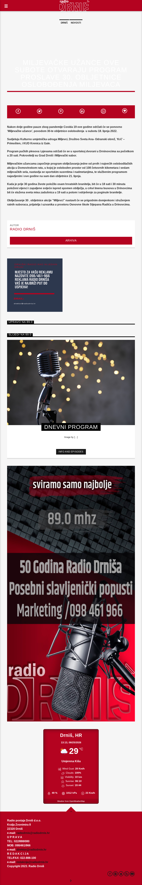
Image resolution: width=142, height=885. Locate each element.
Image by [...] (71, 437)
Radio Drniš (23, 229)
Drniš (64, 22)
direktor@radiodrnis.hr (31, 849)
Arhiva (71, 240)
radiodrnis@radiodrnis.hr (33, 832)
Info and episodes (71, 451)
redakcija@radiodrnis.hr (32, 862)
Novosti (76, 22)
